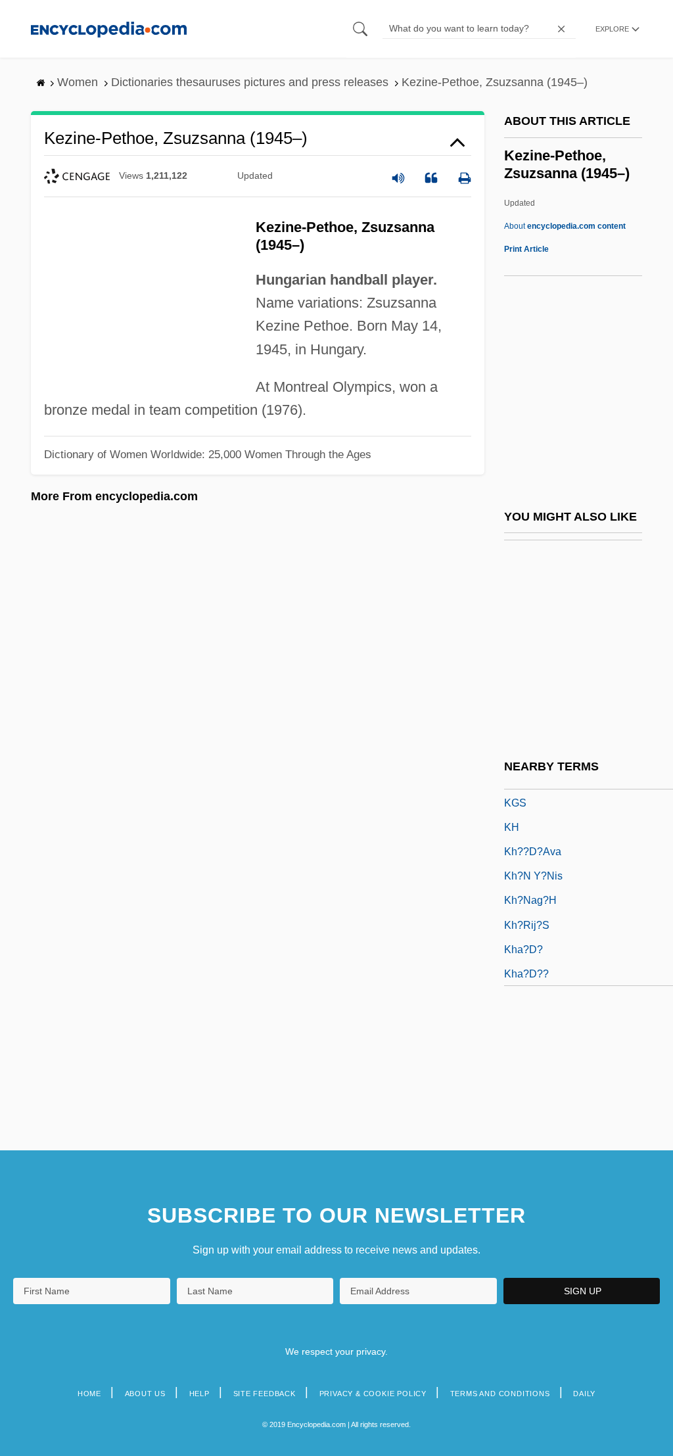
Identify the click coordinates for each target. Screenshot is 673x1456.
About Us (145, 1393)
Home (89, 1393)
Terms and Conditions (500, 1393)
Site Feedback (264, 1393)
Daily (584, 1393)
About (565, 226)
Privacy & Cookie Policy (373, 1393)
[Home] (109, 28)
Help (199, 1393)
